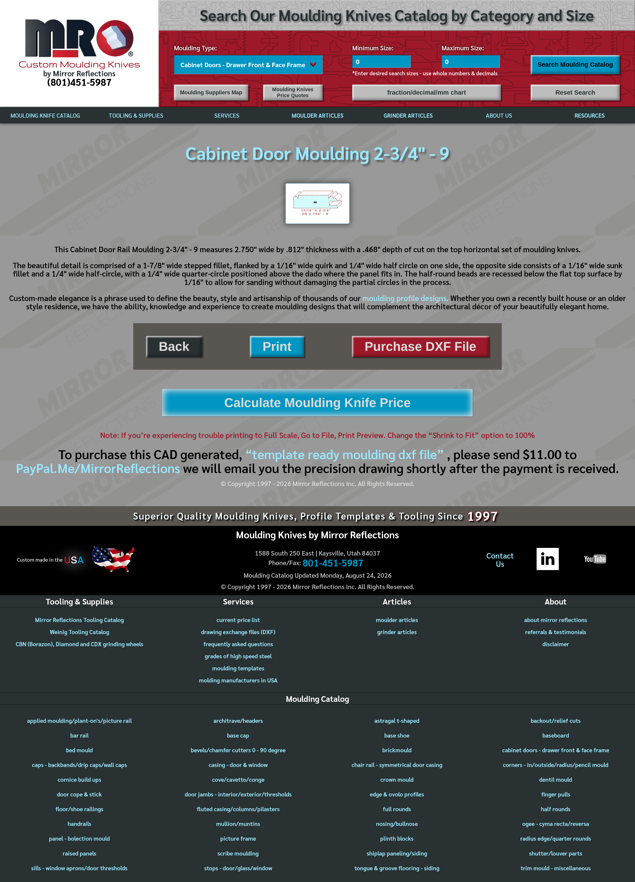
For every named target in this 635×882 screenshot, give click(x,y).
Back (174, 346)
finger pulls (555, 794)
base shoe (396, 735)
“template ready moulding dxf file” (344, 453)
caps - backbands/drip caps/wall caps (79, 764)
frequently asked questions (238, 644)
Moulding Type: (195, 48)
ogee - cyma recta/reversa (555, 823)
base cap (238, 735)
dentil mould (555, 779)
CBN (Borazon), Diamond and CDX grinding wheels (79, 644)
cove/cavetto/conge (238, 779)
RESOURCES (590, 115)
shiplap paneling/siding (397, 853)
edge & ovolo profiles (397, 794)
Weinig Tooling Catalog (79, 631)
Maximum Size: (463, 48)
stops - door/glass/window (238, 868)
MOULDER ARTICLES (317, 115)
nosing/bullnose (397, 823)
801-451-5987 (333, 562)
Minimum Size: (372, 48)
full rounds (397, 808)
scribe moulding (238, 853)
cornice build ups (79, 779)
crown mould (397, 779)
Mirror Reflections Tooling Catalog (79, 619)
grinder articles (397, 631)
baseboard (555, 735)
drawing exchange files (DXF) (238, 631)
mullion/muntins (238, 823)
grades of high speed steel (238, 656)
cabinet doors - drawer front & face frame (555, 750)
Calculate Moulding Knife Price (317, 402)
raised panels (79, 853)
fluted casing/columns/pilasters (238, 808)
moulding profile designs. (405, 298)
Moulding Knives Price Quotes (292, 92)
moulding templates (238, 668)
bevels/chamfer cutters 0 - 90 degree (238, 750)
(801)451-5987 (79, 81)
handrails (79, 823)
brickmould (397, 750)
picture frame (238, 838)
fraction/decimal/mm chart (426, 92)
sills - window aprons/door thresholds (79, 868)
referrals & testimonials (555, 631)
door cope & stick (79, 794)
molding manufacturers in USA (238, 680)
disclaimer (555, 644)
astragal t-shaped (396, 720)
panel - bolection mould (79, 838)
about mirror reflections (555, 619)
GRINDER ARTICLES (408, 115)
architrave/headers (238, 720)
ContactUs (500, 559)
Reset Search (575, 92)
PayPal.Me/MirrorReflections (99, 467)
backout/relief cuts (556, 720)
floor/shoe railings (79, 808)
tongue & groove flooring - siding (396, 868)
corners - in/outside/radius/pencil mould (555, 764)
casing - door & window (238, 764)
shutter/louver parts (555, 853)
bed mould (79, 750)
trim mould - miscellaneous (556, 868)
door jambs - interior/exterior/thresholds (238, 794)
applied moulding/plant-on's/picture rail (79, 720)
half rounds (555, 808)
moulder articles (397, 619)
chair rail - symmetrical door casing (397, 764)
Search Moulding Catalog (575, 64)
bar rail (79, 735)
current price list (238, 619)
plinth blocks (397, 838)
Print (277, 346)
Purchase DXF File (420, 346)
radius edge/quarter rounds (555, 838)
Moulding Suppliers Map (211, 92)
